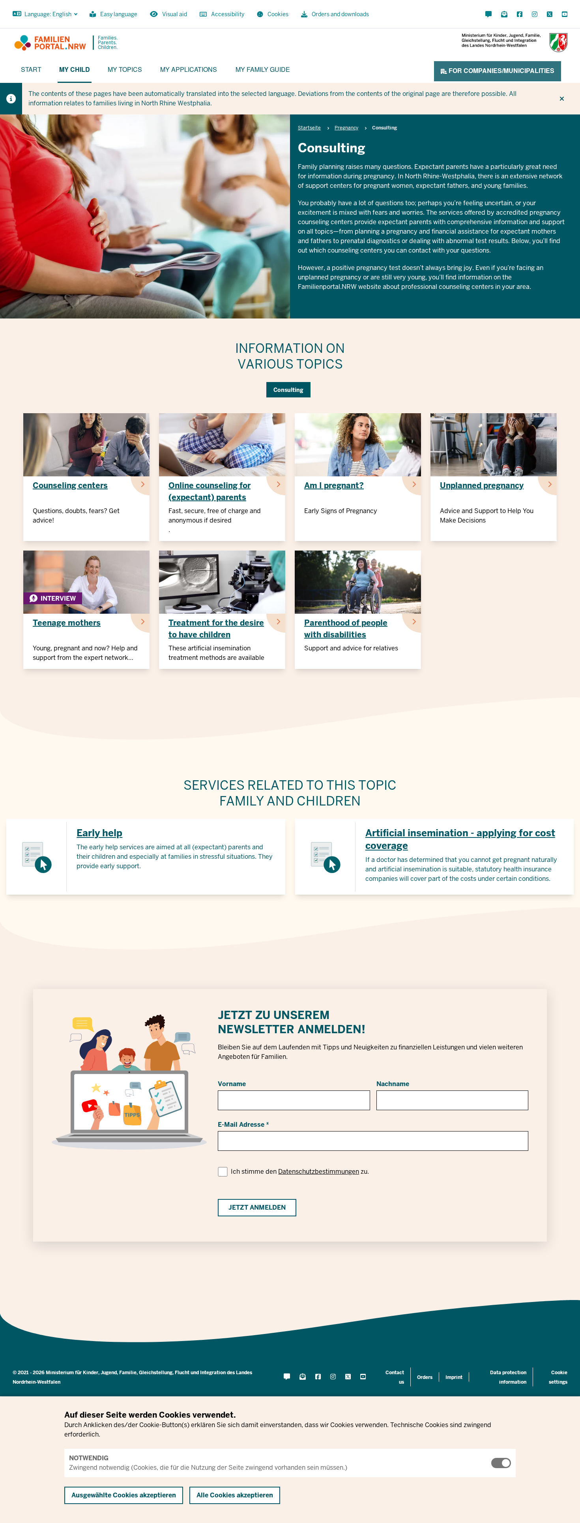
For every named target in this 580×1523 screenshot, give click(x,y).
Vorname (232, 1084)
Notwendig (89, 1458)
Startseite (309, 128)
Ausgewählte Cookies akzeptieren (123, 1495)
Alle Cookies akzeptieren (234, 1495)
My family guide (263, 69)
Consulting (288, 389)
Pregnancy (346, 128)
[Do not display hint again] (562, 98)
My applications (188, 69)
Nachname (392, 1084)
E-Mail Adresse (241, 1124)
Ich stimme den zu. (300, 1171)
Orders (424, 1377)
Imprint (453, 1377)
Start (31, 69)
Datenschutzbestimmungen (318, 1171)
